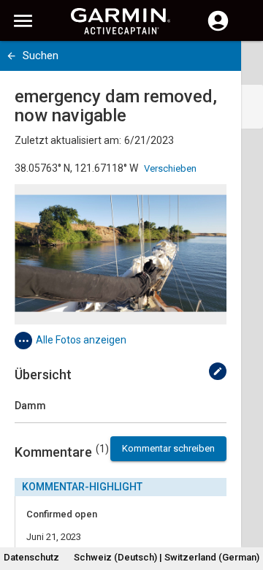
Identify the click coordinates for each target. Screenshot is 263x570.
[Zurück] (11, 56)
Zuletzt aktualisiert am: (68, 140)
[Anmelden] (218, 29)
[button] (245, 503)
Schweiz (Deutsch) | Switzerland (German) (166, 557)
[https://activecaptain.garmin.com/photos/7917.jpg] (120, 254)
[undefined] (217, 371)
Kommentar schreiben (168, 448)
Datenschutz (31, 557)
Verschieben (170, 168)
